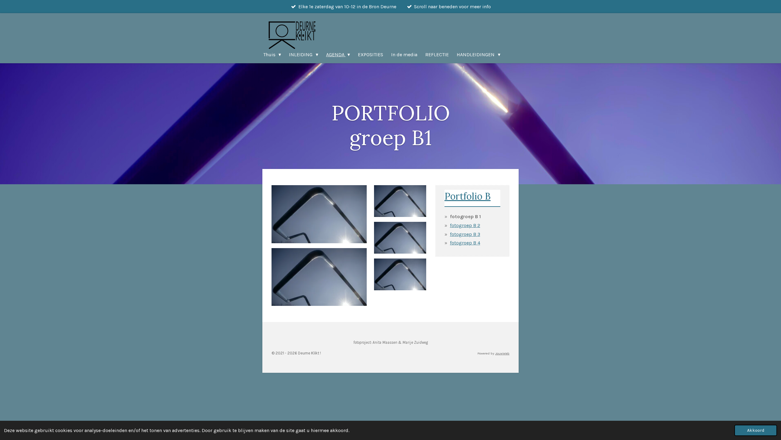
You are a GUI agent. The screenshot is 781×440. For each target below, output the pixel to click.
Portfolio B (467, 196)
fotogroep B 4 (465, 243)
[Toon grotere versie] (319, 214)
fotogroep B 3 (465, 234)
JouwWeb (502, 353)
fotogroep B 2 (465, 225)
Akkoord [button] (755, 430)
